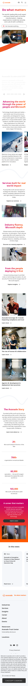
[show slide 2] (12, 94)
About (4, 618)
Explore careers (14, 521)
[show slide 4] (19, 94)
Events (4, 621)
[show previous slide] (4, 94)
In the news (14, 546)
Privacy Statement (14, 650)
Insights (5, 611)
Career (4, 615)
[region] (14, 670)
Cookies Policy (20, 670)
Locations (5, 637)
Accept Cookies (14, 681)
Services (5, 608)
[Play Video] (14, 37)
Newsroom (6, 627)
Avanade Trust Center (10, 629)
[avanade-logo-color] (6, 2)
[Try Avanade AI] (19, 2)
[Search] (22, 2)
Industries (6, 605)
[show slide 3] (15, 94)
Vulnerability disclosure (9, 632)
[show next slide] (24, 94)
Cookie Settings (9, 676)
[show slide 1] (8, 94)
